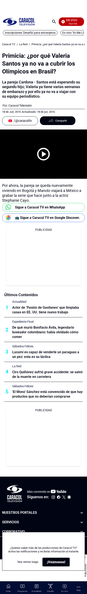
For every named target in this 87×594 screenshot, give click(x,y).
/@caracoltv (23, 121)
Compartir (61, 120)
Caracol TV (8, 44)
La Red (23, 44)
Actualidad (19, 301)
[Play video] (43, 154)
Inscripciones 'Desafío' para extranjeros (30, 32)
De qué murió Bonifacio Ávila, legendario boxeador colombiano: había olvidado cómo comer (45, 332)
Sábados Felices (22, 346)
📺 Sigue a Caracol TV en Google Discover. (47, 218)
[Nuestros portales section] (82, 513)
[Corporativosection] (82, 532)
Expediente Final (23, 321)
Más (79, 590)
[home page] (19, 21)
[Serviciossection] (82, 522)
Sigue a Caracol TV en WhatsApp (40, 207)
